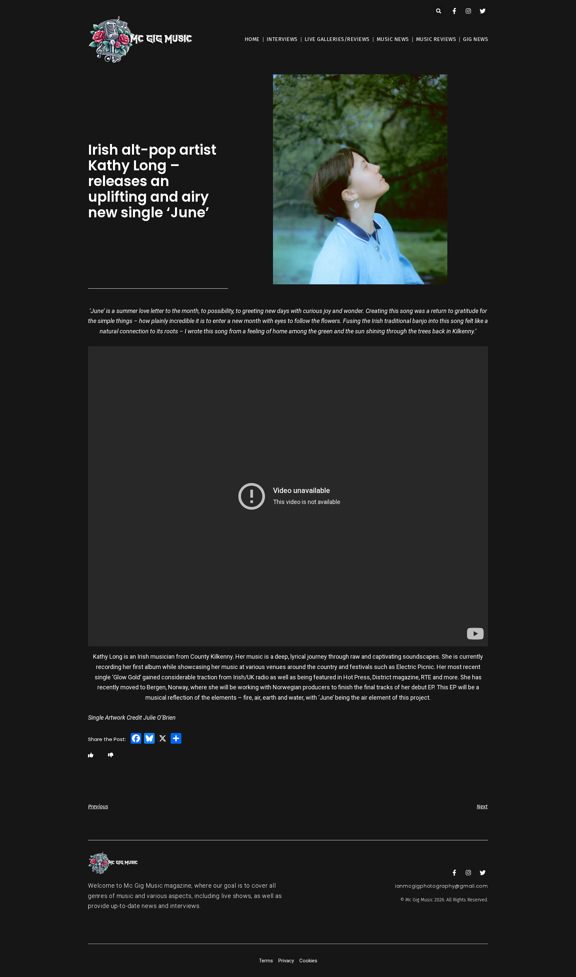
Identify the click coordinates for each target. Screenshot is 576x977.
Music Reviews (436, 39)
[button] (439, 11)
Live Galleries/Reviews (337, 39)
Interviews (282, 39)
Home (252, 39)
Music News (393, 39)
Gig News (475, 39)
